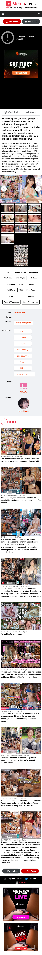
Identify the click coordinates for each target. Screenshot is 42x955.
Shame (22, 331)
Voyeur (22, 344)
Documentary (22, 350)
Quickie (23, 337)
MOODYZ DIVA (19, 312)
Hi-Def (22, 368)
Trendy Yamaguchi (23, 323)
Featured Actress (22, 356)
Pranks (22, 362)
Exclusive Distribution (24, 374)
